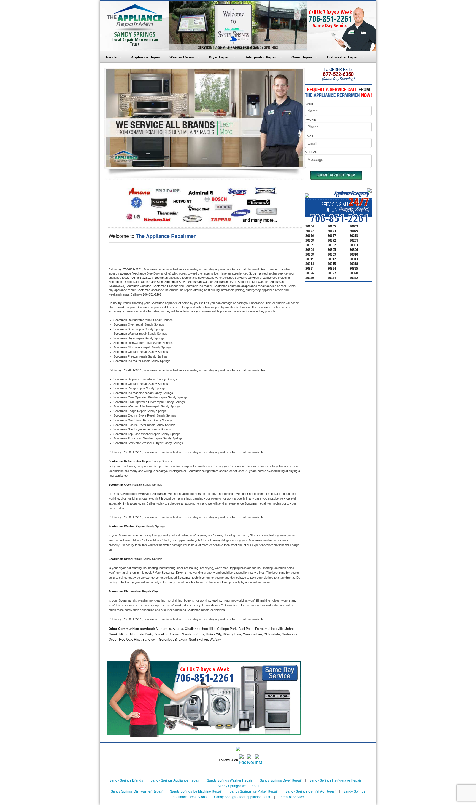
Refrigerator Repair (261, 57)
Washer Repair (181, 57)
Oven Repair (301, 57)
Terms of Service (291, 796)
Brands (110, 57)
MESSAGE (312, 151)
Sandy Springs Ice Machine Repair (196, 791)
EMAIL (309, 135)
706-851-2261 (330, 18)
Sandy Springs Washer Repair (229, 780)
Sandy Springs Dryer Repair (281, 780)
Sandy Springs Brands (126, 780)
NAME (309, 103)
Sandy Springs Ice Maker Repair (253, 791)
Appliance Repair (145, 57)
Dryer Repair (219, 57)
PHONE (310, 119)
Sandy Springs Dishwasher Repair (137, 791)
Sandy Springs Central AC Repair (310, 791)
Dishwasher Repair (343, 57)
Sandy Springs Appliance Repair (174, 780)
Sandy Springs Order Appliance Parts (242, 796)
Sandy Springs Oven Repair (238, 785)
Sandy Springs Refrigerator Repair (335, 780)
